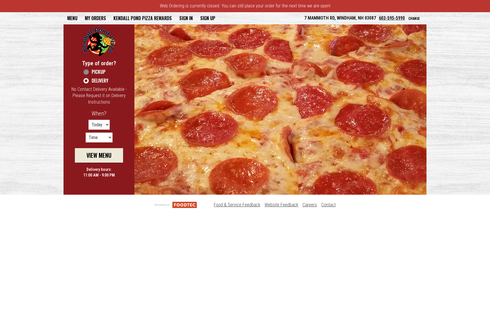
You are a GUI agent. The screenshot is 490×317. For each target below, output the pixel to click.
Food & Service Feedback (237, 204)
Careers (310, 204)
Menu (72, 18)
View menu (98, 155)
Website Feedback (281, 204)
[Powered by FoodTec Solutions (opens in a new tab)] (175, 204)
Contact (328, 204)
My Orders (95, 18)
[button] (99, 42)
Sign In (186, 18)
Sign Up (207, 18)
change (414, 18)
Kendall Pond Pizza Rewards (142, 18)
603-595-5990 (392, 18)
